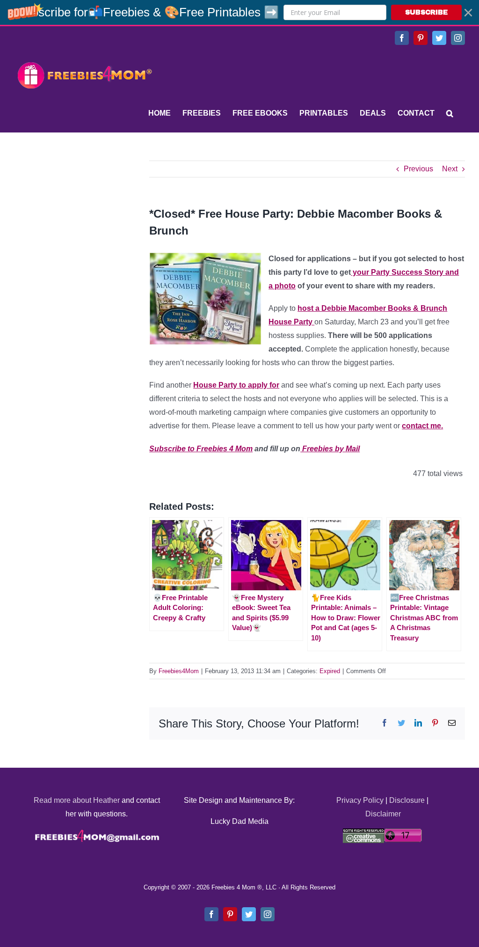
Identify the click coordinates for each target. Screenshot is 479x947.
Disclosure (407, 800)
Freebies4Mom (179, 671)
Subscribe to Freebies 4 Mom (201, 449)
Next (449, 169)
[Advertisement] (84, 219)
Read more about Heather (77, 800)
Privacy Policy (360, 800)
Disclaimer (383, 814)
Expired (329, 671)
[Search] (449, 113)
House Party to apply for (236, 385)
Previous (418, 169)
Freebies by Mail (330, 449)
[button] (239, 12)
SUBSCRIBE (426, 12)
